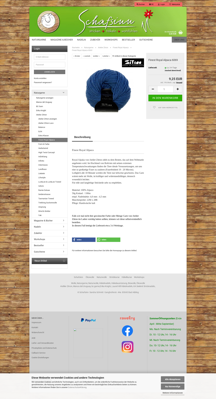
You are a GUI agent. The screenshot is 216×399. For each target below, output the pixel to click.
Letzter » (106, 56)
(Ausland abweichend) (173, 70)
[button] (151, 4)
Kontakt (35, 327)
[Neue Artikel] (64, 261)
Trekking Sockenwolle (47, 203)
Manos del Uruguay (44, 102)
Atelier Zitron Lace (45, 123)
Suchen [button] (141, 4)
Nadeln (81, 39)
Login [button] (162, 4)
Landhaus (42, 169)
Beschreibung (82, 137)
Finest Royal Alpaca (46, 140)
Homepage (117, 250)
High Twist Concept (46, 152)
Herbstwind (43, 148)
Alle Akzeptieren (172, 379)
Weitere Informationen (173, 393)
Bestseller (128, 39)
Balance (41, 127)
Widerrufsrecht (38, 332)
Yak (40, 215)
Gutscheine (146, 39)
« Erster (76, 56)
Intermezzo (43, 165)
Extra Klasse (43, 135)
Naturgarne (39, 39)
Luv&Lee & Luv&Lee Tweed (49, 182)
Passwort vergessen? (43, 82)
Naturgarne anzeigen (44, 98)
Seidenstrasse (44, 194)
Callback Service (38, 353)
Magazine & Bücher (62, 39)
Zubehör (95, 39)
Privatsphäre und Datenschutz (44, 348)
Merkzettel (175, 4)
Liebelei (41, 173)
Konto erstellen (40, 78)
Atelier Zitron (41, 115)
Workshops (111, 39)
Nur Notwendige (172, 386)
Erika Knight (41, 110)
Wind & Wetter (44, 211)
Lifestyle (42, 177)
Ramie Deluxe (44, 190)
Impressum (36, 322)
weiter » (96, 56)
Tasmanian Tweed (46, 198)
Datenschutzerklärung (77, 387)
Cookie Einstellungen (40, 357)
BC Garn (39, 106)
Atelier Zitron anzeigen (47, 119)
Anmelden (49, 72)
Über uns (179, 39)
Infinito (41, 161)
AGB (33, 338)
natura (41, 186)
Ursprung (42, 207)
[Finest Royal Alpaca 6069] (108, 91)
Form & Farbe (43, 144)
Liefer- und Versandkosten (43, 343)
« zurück (86, 56)
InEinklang (42, 156)
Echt (40, 131)
